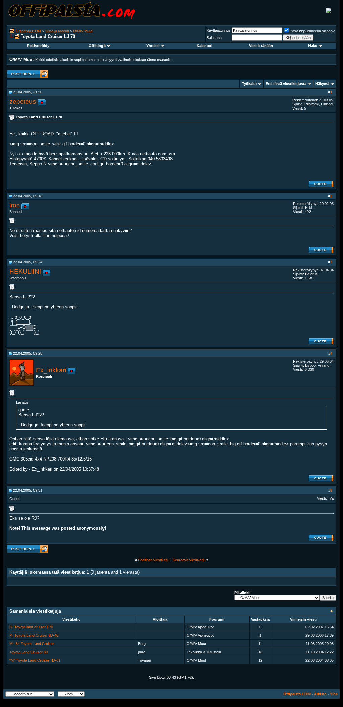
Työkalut (249, 84)
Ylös (334, 694)
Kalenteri (204, 46)
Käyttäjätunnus (219, 30)
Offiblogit (97, 46)
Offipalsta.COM (28, 31)
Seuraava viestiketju (189, 560)
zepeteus (22, 101)
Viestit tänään (261, 46)
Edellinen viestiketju (153, 560)
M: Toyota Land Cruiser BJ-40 (33, 635)
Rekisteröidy (38, 46)
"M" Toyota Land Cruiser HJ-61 (34, 660)
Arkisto (320, 694)
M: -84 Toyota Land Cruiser (31, 644)
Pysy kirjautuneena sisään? (312, 31)
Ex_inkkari (51, 370)
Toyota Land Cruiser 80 (28, 652)
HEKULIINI (25, 271)
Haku (312, 46)
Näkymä (322, 84)
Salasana (214, 38)
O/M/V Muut (82, 31)
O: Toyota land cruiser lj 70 (31, 627)
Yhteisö (153, 46)
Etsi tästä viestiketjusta (286, 84)
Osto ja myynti (57, 31)
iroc (14, 205)
